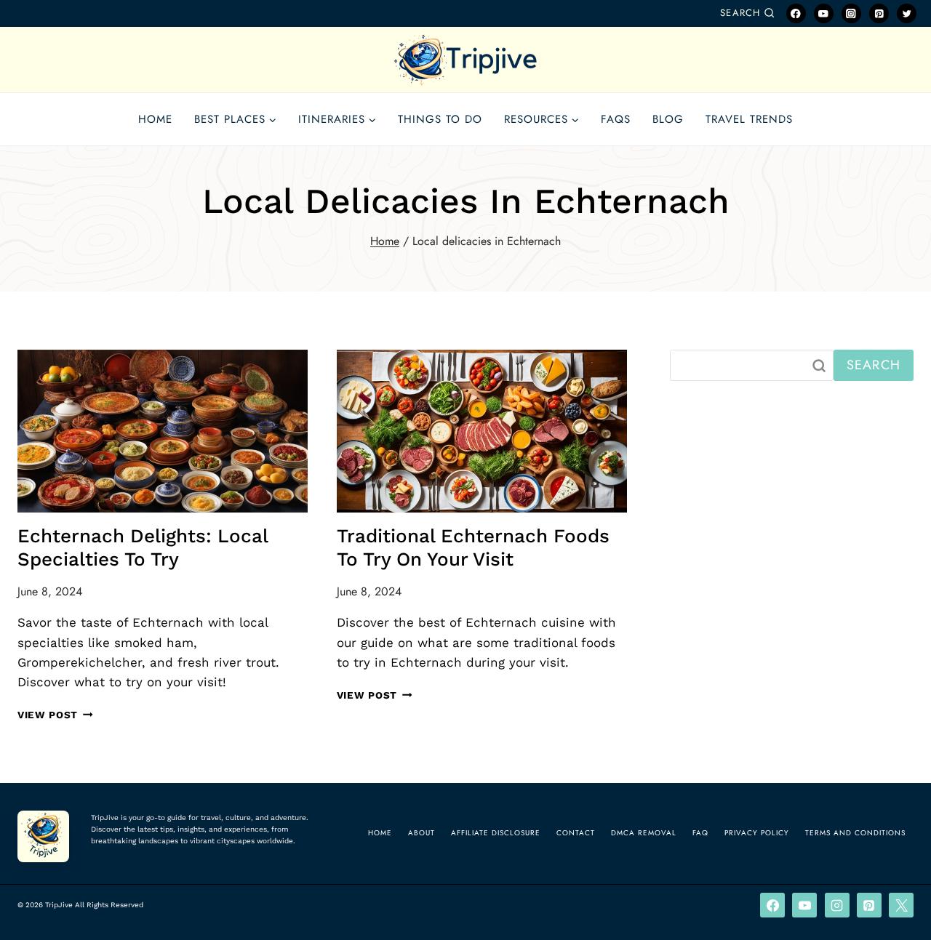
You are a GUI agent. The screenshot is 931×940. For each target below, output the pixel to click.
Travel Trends (749, 119)
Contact (575, 832)
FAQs (616, 119)
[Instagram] (851, 13)
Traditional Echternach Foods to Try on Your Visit (473, 547)
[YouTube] (824, 13)
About (421, 832)
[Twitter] (906, 13)
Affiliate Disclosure (495, 832)
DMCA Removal (643, 832)
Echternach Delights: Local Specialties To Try (142, 547)
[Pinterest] (879, 13)
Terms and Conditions (855, 832)
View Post (55, 714)
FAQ (700, 832)
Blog (668, 119)
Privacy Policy (756, 832)
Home (155, 119)
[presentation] (162, 431)
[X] (901, 905)
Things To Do (440, 119)
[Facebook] (796, 13)
